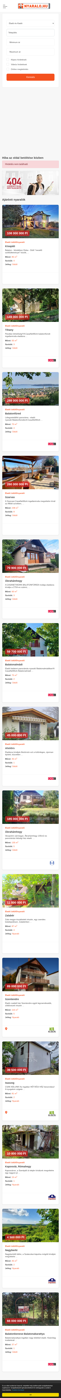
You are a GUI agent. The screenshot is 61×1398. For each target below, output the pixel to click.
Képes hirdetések (19, 60)
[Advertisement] (30, 122)
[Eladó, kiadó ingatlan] (30, 183)
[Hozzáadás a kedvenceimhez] (52, 233)
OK (31, 1395)
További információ (18, 1390)
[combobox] (30, 32)
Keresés (30, 77)
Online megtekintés (19, 69)
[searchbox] (30, 32)
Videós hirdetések (19, 64)
